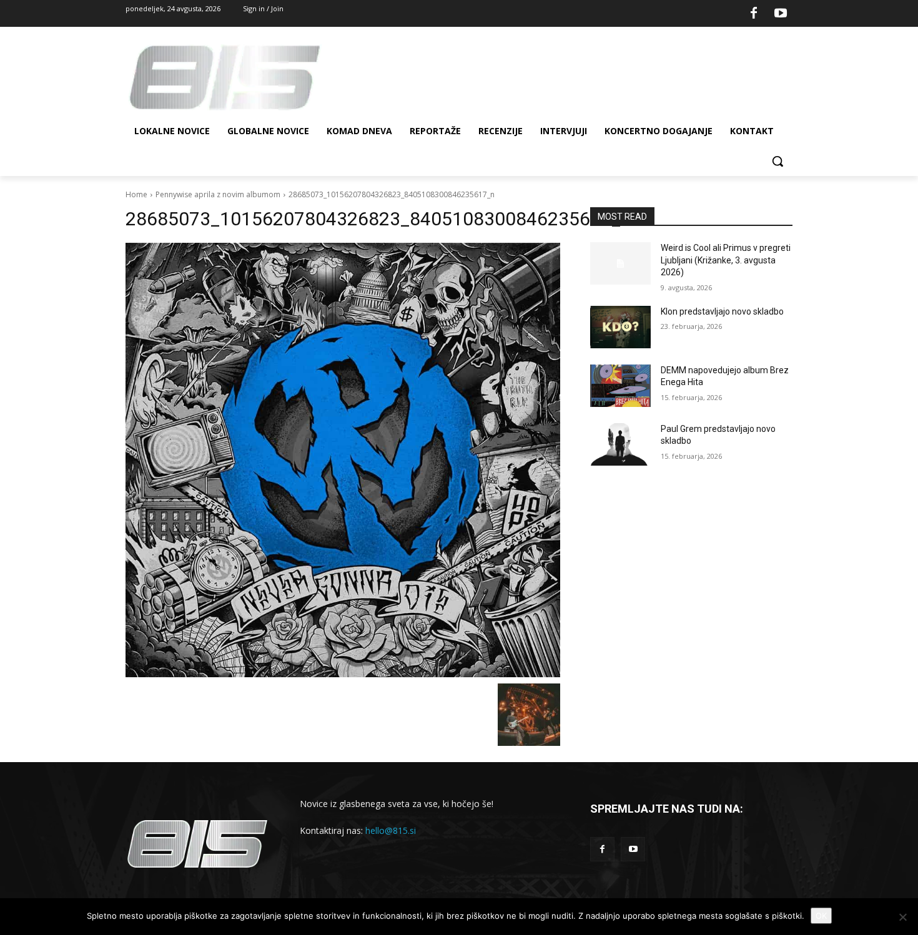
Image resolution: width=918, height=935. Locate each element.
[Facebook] (754, 14)
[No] (902, 917)
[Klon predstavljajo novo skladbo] (620, 327)
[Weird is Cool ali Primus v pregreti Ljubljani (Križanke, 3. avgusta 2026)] (620, 263)
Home (136, 194)
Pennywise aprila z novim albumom (217, 194)
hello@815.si (390, 830)
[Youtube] (780, 14)
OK (821, 916)
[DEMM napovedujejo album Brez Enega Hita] (620, 386)
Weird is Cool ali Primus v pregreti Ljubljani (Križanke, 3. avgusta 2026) (726, 260)
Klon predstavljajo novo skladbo (722, 311)
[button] (777, 161)
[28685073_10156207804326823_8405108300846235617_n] (343, 460)
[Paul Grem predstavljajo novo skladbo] (620, 444)
